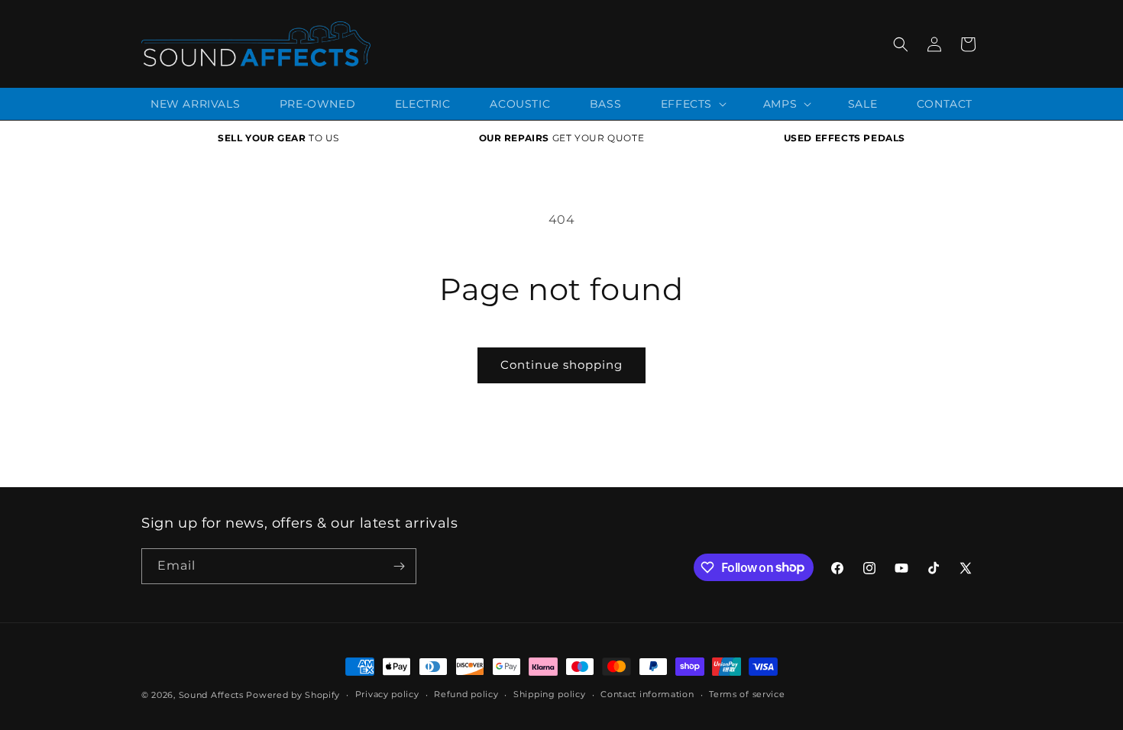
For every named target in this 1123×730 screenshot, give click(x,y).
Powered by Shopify (293, 695)
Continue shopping (561, 364)
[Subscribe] (399, 566)
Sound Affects (211, 695)
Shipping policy (549, 694)
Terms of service (747, 694)
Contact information (647, 694)
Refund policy (466, 694)
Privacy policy (387, 694)
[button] (900, 44)
